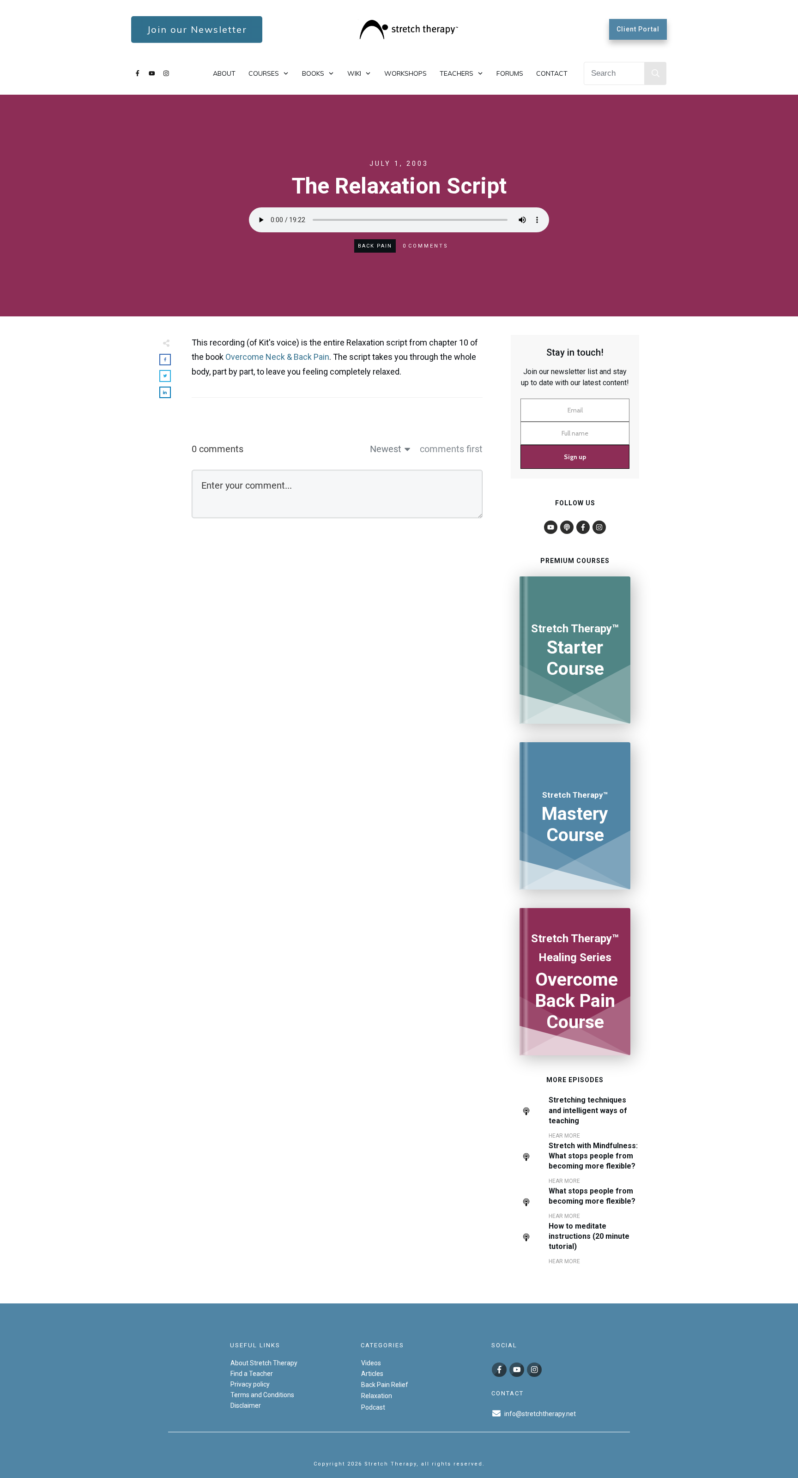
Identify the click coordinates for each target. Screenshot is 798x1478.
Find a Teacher (251, 1373)
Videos (371, 1363)
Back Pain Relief (384, 1384)
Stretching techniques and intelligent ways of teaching (588, 1110)
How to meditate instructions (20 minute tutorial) (589, 1236)
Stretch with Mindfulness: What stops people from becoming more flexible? (593, 1156)
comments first (451, 448)
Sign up (575, 457)
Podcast (373, 1407)
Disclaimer (245, 1405)
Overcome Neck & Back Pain (277, 357)
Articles (372, 1373)
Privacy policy (250, 1384)
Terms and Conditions (262, 1395)
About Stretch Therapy (263, 1363)
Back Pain (375, 246)
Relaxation (376, 1395)
